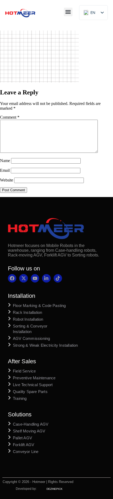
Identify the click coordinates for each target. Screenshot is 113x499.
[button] (68, 12)
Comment (9, 117)
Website (6, 180)
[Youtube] (35, 278)
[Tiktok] (58, 278)
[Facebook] (12, 278)
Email (5, 170)
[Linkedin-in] (46, 278)
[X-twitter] (23, 278)
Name (5, 160)
